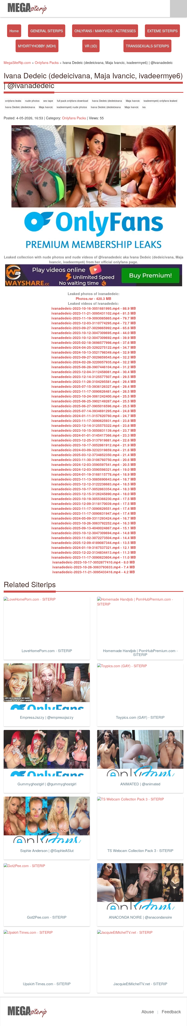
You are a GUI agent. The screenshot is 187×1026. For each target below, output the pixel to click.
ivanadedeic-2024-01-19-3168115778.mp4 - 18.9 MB (93, 474)
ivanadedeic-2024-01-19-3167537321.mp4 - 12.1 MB (93, 547)
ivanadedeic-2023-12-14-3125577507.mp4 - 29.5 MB (93, 376)
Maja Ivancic (133, 101)
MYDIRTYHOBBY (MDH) (37, 45)
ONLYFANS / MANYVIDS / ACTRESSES (105, 30)
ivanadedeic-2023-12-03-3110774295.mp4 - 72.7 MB (93, 322)
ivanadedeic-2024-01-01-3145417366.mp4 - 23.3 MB (93, 435)
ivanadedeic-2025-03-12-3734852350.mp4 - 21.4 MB (93, 454)
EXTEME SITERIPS (162, 30)
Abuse (147, 1011)
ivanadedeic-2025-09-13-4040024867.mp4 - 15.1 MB (93, 527)
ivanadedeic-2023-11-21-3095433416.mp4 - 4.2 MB (93, 571)
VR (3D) (91, 45)
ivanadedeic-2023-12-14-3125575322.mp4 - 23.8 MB (93, 425)
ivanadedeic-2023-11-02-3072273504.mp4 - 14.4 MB (93, 537)
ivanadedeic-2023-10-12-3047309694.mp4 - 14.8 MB (93, 532)
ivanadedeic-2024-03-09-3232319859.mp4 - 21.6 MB (93, 449)
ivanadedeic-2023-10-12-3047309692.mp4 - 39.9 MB (93, 337)
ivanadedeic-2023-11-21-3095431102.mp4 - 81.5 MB (93, 313)
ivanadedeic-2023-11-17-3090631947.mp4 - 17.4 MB (93, 513)
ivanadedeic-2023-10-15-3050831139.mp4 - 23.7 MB (93, 430)
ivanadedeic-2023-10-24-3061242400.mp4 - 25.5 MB (93, 396)
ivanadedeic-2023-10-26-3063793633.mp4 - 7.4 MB (93, 566)
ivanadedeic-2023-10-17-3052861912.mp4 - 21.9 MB (93, 444)
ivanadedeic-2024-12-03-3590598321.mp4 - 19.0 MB (93, 469)
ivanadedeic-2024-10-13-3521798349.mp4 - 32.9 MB (93, 352)
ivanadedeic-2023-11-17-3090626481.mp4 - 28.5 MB (93, 391)
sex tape (48, 101)
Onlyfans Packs (74, 117)
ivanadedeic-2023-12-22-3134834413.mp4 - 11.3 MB (93, 552)
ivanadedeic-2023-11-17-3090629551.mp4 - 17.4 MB (93, 508)
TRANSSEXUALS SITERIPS (147, 45)
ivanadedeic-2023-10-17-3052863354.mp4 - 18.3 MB (93, 488)
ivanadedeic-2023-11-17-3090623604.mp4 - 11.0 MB (93, 557)
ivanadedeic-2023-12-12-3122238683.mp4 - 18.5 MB (93, 484)
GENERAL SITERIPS (46, 30)
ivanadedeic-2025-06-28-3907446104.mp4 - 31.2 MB (93, 366)
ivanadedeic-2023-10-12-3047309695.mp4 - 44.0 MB (93, 332)
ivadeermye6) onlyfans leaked (160, 101)
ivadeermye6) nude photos (72, 107)
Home (14, 30)
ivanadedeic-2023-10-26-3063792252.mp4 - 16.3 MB (93, 523)
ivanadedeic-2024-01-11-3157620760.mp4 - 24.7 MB (93, 415)
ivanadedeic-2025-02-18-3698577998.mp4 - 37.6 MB (93, 342)
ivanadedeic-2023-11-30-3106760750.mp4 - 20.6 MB (93, 459)
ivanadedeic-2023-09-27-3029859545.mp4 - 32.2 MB (93, 357)
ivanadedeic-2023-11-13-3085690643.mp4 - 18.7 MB (93, 479)
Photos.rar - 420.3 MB (93, 298)
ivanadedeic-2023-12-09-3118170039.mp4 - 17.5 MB (93, 503)
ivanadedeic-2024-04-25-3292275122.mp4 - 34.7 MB (93, 347)
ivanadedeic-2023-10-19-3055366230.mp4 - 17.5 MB (93, 498)
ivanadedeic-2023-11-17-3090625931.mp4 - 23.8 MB (93, 420)
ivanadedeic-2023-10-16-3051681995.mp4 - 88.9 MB (93, 308)
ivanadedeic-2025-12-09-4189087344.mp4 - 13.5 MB (93, 542)
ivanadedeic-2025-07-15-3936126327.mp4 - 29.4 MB (93, 386)
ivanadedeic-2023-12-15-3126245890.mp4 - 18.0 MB (93, 493)
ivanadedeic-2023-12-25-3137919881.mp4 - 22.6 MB (93, 440)
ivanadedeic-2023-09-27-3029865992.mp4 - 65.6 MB (93, 327)
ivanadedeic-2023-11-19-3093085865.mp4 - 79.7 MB (93, 318)
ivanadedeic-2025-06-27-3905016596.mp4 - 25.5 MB (93, 405)
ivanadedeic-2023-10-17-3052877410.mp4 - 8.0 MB (93, 562)
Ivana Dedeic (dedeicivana (107, 101)
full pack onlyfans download (72, 101)
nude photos (32, 101)
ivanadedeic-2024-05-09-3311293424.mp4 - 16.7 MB (93, 518)
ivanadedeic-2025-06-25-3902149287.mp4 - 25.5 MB (93, 401)
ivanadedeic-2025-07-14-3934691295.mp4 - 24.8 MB (93, 410)
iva (144, 107)
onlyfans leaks (13, 101)
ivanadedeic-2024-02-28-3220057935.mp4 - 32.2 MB (93, 361)
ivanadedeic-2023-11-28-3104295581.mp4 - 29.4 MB (93, 381)
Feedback (171, 1011)
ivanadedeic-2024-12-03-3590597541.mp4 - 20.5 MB (93, 464)
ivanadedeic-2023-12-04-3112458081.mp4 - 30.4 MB (93, 371)
